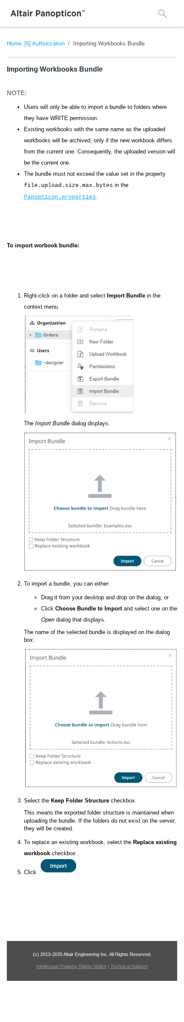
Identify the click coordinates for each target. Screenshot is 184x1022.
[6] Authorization (44, 43)
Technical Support (129, 966)
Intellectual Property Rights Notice (71, 966)
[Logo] (48, 13)
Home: (15, 43)
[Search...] (162, 13)
